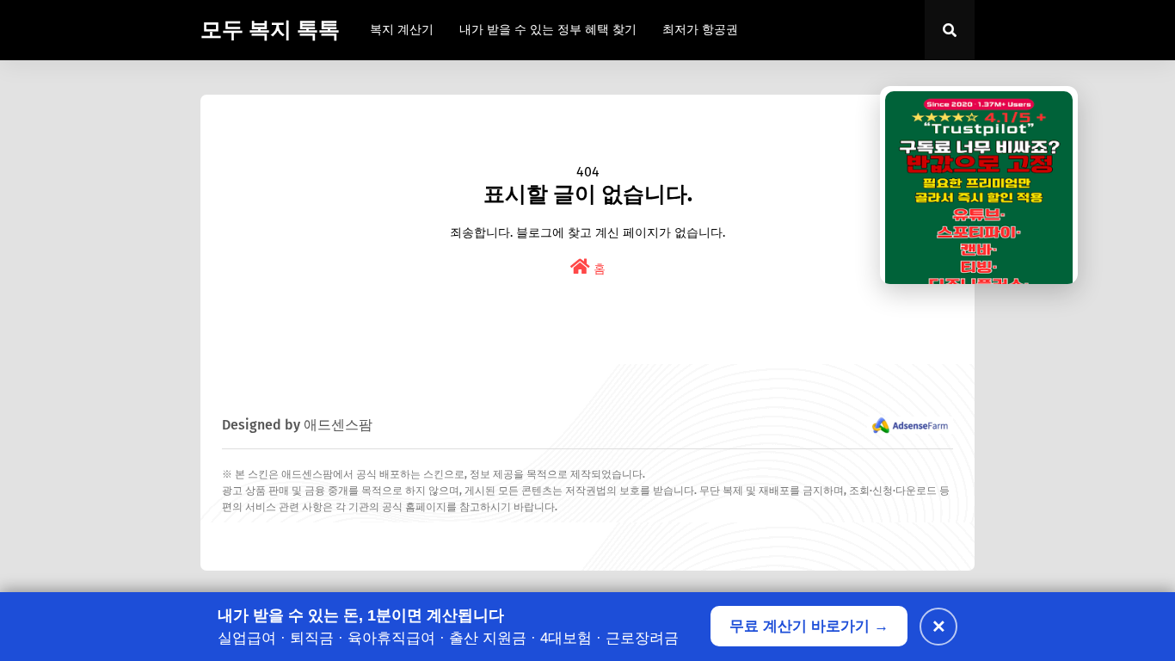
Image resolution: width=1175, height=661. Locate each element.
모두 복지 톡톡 (270, 30)
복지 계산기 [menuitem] (402, 29)
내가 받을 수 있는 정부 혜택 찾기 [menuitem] (548, 29)
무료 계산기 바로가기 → (809, 626)
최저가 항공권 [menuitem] (700, 29)
